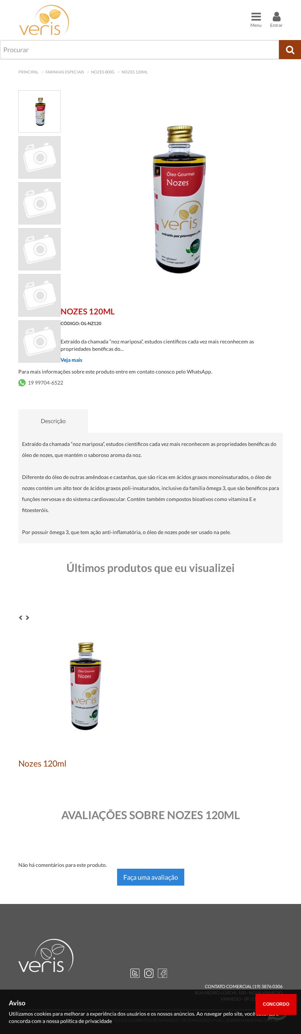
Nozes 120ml (135, 71)
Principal (28, 71)
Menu (256, 25)
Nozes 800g (103, 71)
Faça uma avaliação (150, 877)
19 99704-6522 (45, 382)
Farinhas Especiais (65, 71)
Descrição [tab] (53, 420)
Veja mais (71, 360)
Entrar (276, 25)
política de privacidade (86, 1021)
